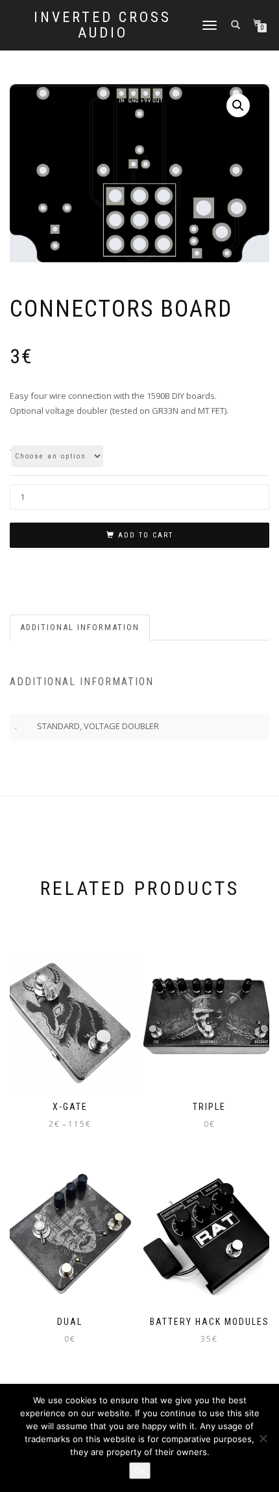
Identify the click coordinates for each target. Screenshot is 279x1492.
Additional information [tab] (80, 627)
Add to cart (145, 535)
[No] (262, 1438)
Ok (139, 1470)
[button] (238, 105)
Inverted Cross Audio (102, 25)
